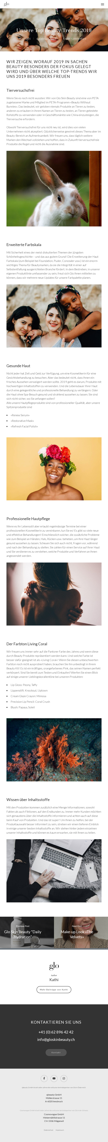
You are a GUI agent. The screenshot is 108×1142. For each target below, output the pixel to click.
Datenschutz (48, 1130)
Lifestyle (54, 22)
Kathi (27, 38)
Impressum (60, 1130)
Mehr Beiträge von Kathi (54, 989)
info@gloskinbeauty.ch (56, 1039)
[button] (102, 4)
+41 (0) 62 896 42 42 (56, 1032)
